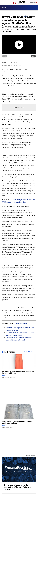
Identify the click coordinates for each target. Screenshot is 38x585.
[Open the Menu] (3, 2)
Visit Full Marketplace (30, 351)
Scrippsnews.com (21, 323)
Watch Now (33, 2)
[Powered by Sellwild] (33, 455)
